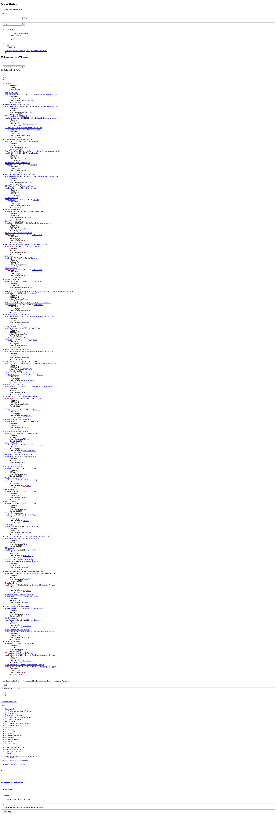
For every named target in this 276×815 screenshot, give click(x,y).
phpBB (11, 757)
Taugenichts (12, 305)
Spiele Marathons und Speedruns (16, 338)
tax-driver (11, 632)
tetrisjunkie (12, 410)
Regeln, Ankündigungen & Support (44, 585)
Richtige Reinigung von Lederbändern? (18, 419)
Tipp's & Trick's (37, 246)
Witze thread (9, 490)
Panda (10, 165)
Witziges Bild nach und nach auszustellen (19, 454)
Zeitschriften (38, 305)
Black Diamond (13, 281)
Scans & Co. (36, 293)
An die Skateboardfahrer (13, 466)
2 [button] (5, 76)
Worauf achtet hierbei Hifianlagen (16, 431)
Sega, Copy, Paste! (11, 93)
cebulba (10, 562)
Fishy (10, 643)
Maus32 (11, 597)
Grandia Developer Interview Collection (19, 139)
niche (10, 340)
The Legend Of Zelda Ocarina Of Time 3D (20, 373)
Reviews (40, 281)
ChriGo (10, 223)
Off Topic (33, 165)
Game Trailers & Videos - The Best (17, 606)
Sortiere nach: (27, 681)
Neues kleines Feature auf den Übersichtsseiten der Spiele (24, 665)
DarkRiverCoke (13, 445)
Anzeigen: (6, 681)
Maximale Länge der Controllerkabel (17, 314)
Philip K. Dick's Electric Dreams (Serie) (18, 233)
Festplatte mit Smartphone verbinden (17, 163)
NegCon (11, 235)
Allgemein (37, 130)
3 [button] (5, 77)
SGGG (10, 141)
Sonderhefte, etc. (11, 618)
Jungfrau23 (12, 526)
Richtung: (58, 681)
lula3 (10, 456)
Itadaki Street (9, 256)
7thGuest (11, 316)
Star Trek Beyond (11, 268)
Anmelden (5, 782)
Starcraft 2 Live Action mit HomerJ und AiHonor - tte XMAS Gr (27, 536)
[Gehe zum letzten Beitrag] (35, 100)
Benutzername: (8, 789)
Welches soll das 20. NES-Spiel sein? (18, 116)
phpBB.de (24, 760)
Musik (35, 188)
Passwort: (6, 795)
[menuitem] (18, 33)
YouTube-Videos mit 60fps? (14, 478)
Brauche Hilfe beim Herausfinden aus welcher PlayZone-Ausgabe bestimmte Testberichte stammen (39, 291)
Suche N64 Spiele (11, 443)
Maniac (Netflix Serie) (12, 209)
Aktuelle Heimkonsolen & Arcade (46, 363)
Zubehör (8, 408)
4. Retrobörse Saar (11, 198)
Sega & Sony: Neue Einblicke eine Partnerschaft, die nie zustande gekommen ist (32, 151)
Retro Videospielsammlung (14, 221)
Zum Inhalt (4, 13)
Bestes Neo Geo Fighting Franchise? (17, 104)
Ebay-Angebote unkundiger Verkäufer (18, 349)
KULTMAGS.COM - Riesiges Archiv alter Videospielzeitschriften (28, 303)
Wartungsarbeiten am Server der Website (19, 653)
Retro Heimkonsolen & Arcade (47, 95)
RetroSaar (13, 130)
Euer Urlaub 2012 (11, 501)
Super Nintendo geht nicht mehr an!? (17, 630)
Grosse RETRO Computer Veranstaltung (19, 560)
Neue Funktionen (11, 583)
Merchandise (9, 548)
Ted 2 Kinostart (10, 326)
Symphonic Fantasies (12, 641)
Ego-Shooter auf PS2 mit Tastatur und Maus (20, 174)
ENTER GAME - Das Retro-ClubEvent (19, 186)
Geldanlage (9, 525)
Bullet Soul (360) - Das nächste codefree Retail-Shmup (24, 571)
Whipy (10, 328)
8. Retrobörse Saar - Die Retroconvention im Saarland (23, 128)
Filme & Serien (39, 211)
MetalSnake (12, 211)
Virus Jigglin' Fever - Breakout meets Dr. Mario (21, 361)
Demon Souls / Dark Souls (14, 384)
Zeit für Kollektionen (12, 279)
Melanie (11, 421)
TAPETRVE (12, 363)
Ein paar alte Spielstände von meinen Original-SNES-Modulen (26, 244)
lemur (10, 468)
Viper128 (11, 538)
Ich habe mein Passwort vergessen (18, 799)
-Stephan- (11, 608)
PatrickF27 (12, 573)
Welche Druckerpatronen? (14, 513)
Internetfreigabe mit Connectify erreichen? (19, 595)
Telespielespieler (13, 95)
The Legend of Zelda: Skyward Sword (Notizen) (21, 396)
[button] (5, 79)
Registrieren (18, 782)
